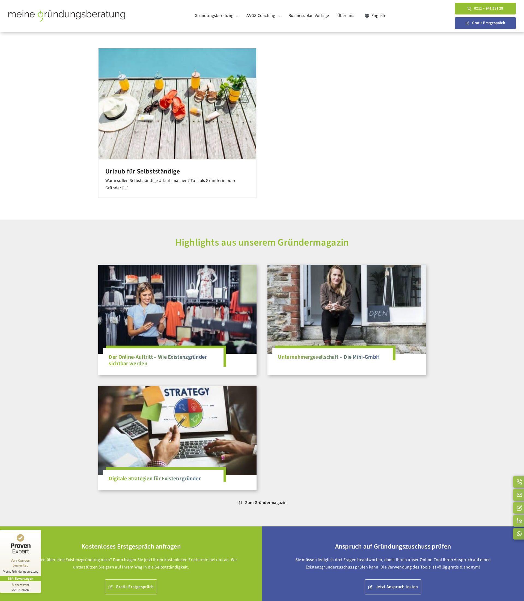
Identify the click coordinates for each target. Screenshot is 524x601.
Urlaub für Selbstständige (142, 171)
